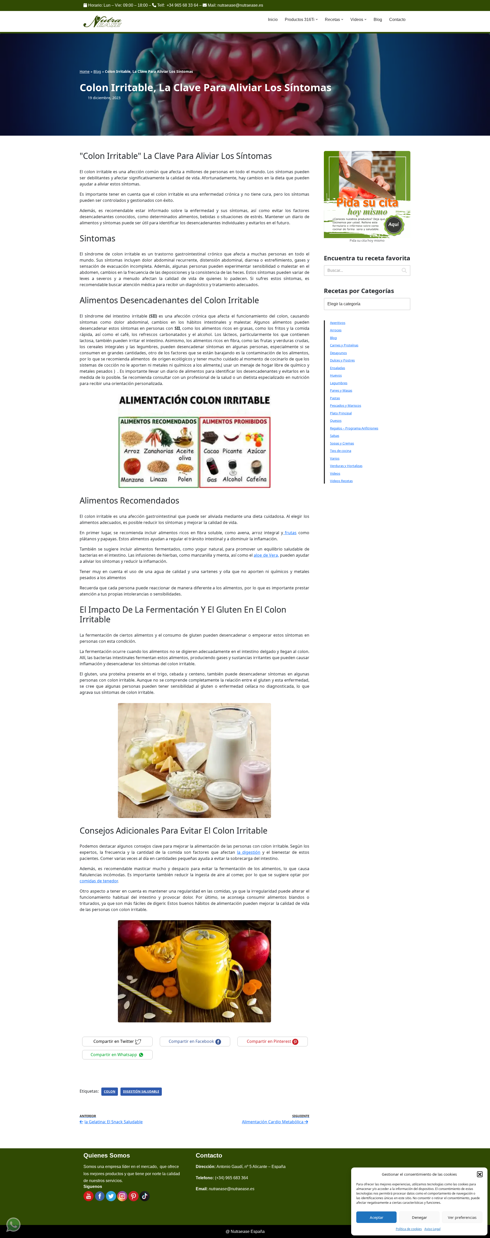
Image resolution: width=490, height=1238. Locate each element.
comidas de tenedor (99, 881)
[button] (479, 1174)
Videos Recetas (341, 480)
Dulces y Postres (342, 360)
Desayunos (338, 353)
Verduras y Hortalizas (346, 465)
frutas (290, 532)
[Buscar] (404, 270)
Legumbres (338, 383)
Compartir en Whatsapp (114, 1054)
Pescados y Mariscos (345, 405)
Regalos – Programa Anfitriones (354, 428)
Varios (334, 458)
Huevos (336, 375)
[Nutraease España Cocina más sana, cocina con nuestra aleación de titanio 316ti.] (102, 22)
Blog (378, 19)
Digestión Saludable (141, 1091)
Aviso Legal (432, 1229)
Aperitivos (337, 322)
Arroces (335, 330)
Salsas (334, 435)
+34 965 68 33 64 (182, 5)
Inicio (273, 19)
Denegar (419, 1217)
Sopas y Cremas (342, 443)
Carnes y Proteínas (344, 345)
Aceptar (376, 1217)
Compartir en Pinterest (269, 1041)
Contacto (397, 19)
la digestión (249, 852)
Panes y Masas (341, 390)
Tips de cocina (340, 450)
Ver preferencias (462, 1217)
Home (85, 71)
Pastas (335, 398)
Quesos (335, 420)
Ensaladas (337, 368)
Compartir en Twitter (114, 1041)
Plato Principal (341, 413)
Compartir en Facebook (192, 1041)
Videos (335, 473)
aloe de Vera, (266, 555)
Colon (109, 1091)
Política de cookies (409, 1229)
